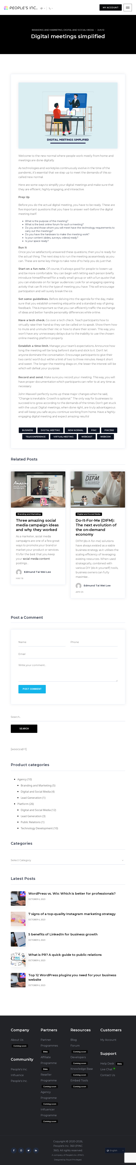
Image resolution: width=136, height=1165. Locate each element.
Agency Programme (49, 1095)
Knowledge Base (81, 1068)
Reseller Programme (49, 1077)
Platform (23, 804)
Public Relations (31, 822)
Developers (78, 1057)
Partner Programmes (49, 1042)
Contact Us (107, 1075)
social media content (36, 558)
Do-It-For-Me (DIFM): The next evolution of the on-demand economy (96, 527)
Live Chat (106, 1069)
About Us (17, 1039)
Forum (75, 1045)
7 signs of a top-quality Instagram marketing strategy (72, 914)
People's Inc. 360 (63, 1145)
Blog (73, 1039)
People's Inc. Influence (19, 1072)
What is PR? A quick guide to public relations (65, 955)
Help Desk (107, 1063)
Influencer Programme (49, 1112)
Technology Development (37, 828)
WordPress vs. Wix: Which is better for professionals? (72, 893)
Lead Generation (31, 798)
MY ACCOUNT (110, 7)
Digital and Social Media (79, 30)
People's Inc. (19, 1081)
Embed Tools (79, 1080)
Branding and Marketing (47, 30)
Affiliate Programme (49, 1060)
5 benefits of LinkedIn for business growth (63, 934)
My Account (108, 1039)
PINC (80, 1155)
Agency (22, 779)
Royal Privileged (73, 1159)
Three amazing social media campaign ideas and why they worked (37, 525)
